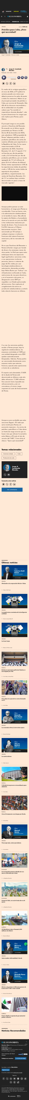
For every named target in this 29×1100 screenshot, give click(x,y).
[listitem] (4, 77)
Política (4, 667)
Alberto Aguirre (6, 762)
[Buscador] (4, 16)
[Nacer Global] (22, 1054)
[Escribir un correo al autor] (8, 475)
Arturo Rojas (5, 676)
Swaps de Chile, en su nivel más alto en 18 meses (13, 901)
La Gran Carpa (6, 641)
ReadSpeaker (13, 78)
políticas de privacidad (17, 1072)
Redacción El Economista (7, 647)
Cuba (19, 454)
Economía (4, 869)
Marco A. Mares (6, 964)
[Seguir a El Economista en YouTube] (14, 1078)
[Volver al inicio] (14, 1042)
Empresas (4, 927)
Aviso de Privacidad (13, 1049)
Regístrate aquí (5, 1069)
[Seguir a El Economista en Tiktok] (18, 1082)
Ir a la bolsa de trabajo (21, 1058)
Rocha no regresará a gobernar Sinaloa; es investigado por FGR (14, 670)
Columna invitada (8, 454)
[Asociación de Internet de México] (19, 1096)
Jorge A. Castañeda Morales (15, 69)
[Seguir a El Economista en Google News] (10, 1082)
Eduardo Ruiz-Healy (6, 734)
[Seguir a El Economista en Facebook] (3, 1078)
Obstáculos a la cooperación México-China (14, 583)
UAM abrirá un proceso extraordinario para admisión (14, 786)
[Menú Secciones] (1, 16)
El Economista (13, 1045)
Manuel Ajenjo (5, 849)
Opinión (4, 26)
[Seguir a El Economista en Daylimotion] (25, 1078)
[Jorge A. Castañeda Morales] (3, 69)
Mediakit (10, 1048)
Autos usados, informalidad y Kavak (12, 958)
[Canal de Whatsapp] (26, 944)
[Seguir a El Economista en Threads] (14, 1082)
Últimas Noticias (5, 21)
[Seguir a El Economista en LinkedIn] (10, 1078)
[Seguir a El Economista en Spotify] (18, 1078)
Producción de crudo (8, 458)
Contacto (13, 1050)
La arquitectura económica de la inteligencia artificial (14, 613)
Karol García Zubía (6, 1022)
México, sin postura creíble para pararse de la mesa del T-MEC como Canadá (14, 987)
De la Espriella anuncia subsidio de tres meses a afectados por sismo (13, 872)
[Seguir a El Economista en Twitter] (7, 1078)
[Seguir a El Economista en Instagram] (21, 1078)
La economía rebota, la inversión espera (13, 727)
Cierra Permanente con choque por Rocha (14, 814)
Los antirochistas (7, 756)
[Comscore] (11, 1096)
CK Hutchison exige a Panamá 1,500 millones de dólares (12, 930)
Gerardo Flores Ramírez (7, 993)
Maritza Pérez (10, 676)
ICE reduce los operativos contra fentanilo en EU (14, 699)
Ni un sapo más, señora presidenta (11, 843)
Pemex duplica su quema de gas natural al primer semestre (13, 1016)
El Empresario (20, 1045)
